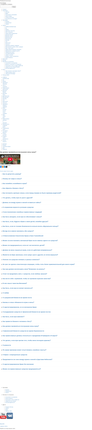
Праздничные (8, 22)
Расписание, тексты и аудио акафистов (14, 65)
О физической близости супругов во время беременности (23, 331)
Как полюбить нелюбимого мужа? (15, 183)
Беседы (4, 60)
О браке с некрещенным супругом (15, 355)
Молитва (7, 40)
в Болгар (7, 12)
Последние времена (9, 53)
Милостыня (7, 42)
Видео (6, 13)
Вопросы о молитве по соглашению (13, 64)
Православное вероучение (11, 33)
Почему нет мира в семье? (12, 179)
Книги (4, 69)
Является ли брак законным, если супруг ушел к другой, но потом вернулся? (30, 255)
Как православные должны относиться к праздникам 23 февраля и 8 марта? (30, 336)
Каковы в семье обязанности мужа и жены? (18, 302)
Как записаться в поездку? (11, 18)
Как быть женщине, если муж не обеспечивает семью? (22, 217)
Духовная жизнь (8, 36)
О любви (6, 293)
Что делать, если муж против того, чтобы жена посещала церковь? (27, 340)
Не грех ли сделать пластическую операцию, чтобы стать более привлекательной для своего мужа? (39, 264)
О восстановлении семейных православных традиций (22, 212)
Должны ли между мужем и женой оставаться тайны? (22, 202)
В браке (4, 145)
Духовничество (8, 37)
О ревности (7, 345)
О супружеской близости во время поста (17, 297)
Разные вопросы (9, 57)
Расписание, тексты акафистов (12, 399)
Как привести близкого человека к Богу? (17, 321)
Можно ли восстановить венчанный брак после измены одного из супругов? (30, 240)
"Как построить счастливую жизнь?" (13, 71)
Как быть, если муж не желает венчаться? (18, 288)
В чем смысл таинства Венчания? (15, 283)
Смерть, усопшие (9, 54)
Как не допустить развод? (12, 174)
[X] (6, 167)
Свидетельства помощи (10, 401)
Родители (5, 149)
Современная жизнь (9, 52)
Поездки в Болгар (9, 407)
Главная (4, 9)
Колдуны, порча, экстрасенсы (11, 56)
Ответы (4, 25)
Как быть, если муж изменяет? (13, 317)
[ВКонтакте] (1, 167)
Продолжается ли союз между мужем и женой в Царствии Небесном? (27, 359)
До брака (5, 143)
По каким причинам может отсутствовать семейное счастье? (24, 350)
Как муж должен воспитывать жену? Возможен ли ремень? (24, 269)
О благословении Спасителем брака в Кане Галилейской (23, 236)
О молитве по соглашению (11, 63)
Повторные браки (6, 146)
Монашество (8, 38)
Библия (7, 29)
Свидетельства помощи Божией (12, 67)
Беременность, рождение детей (12, 50)
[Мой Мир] (4, 167)
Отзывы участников (9, 17)
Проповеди (5, 20)
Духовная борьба (9, 34)
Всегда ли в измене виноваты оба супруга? (18, 231)
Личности (7, 44)
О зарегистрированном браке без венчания (18, 364)
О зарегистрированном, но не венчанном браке (20, 307)
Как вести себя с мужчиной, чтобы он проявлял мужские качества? (27, 278)
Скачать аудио (10, 171)
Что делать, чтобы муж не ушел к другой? (18, 198)
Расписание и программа (11, 14)
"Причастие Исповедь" (10, 73)
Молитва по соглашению (8, 61)
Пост (6, 41)
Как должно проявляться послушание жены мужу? (21, 326)
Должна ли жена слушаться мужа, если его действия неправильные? (27, 250)
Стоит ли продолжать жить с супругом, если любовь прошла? (25, 274)
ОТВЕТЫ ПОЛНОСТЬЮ (10, 26)
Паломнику (5, 10)
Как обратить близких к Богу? (13, 188)
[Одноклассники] (3, 167)
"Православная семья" (10, 72)
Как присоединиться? (10, 68)
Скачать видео (3, 171)
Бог (6, 28)
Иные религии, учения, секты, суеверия (14, 46)
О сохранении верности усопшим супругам (18, 207)
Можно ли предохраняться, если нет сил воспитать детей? (24, 245)
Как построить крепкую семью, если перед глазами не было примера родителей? (32, 193)
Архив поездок (8, 16)
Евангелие (5, 58)
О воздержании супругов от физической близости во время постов (27, 312)
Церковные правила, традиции (12, 45)
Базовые (7, 21)
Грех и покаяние (9, 32)
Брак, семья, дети (9, 48)
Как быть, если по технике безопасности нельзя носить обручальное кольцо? (30, 226)
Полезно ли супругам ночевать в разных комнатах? (21, 259)
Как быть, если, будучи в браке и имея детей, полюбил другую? (25, 221)
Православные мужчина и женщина (13, 49)
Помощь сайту (6, 75)
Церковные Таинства (10, 30)
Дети (4, 147)
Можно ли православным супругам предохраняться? (22, 369)
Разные (7, 24)
